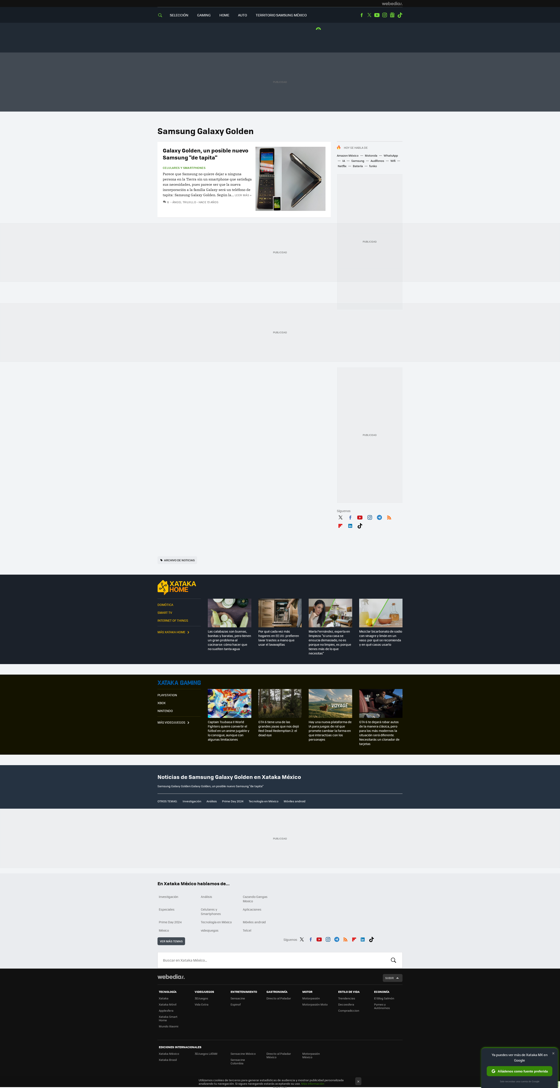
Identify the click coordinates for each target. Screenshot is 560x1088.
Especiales (167, 909)
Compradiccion (348, 1010)
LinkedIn (350, 525)
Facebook (361, 15)
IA (343, 161)
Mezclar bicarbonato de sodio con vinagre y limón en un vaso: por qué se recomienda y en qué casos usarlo (380, 638)
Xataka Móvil (167, 1004)
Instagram (384, 15)
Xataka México (169, 1053)
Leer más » (243, 195)
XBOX (162, 703)
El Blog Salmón (384, 998)
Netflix (342, 166)
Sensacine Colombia (238, 1061)
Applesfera (166, 1010)
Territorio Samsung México (281, 14)
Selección (179, 14)
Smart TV (165, 612)
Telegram (379, 516)
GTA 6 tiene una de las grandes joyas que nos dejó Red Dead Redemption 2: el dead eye (278, 728)
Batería (358, 166)
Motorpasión (311, 998)
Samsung (357, 161)
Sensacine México (243, 1053)
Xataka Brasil (168, 1060)
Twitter (369, 15)
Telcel (247, 930)
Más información (312, 1083)
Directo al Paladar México (278, 1055)
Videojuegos (179, 683)
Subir (389, 978)
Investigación (192, 801)
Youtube (377, 15)
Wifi (393, 161)
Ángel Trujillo (184, 202)
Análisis (211, 801)
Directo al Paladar (278, 998)
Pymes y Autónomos (382, 1006)
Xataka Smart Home (168, 1018)
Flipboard (340, 525)
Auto (242, 14)
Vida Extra (201, 1004)
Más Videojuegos (171, 722)
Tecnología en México (263, 801)
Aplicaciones (252, 909)
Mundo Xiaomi (168, 1026)
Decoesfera (346, 1004)
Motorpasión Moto (315, 1004)
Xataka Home (179, 587)
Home (224, 14)
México (164, 930)
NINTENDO (165, 710)
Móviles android (294, 801)
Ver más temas (171, 941)
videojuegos (210, 930)
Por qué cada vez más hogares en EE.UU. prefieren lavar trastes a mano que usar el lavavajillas (278, 638)
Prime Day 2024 (232, 801)
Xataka (163, 998)
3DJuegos (201, 998)
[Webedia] (392, 3)
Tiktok (399, 15)
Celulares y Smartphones (184, 168)
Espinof (236, 1004)
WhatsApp (391, 155)
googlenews (392, 15)
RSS (389, 516)
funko (373, 166)
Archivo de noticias (179, 560)
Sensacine (238, 998)
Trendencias (346, 998)
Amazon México (348, 155)
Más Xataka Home (171, 632)
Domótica (165, 604)
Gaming (204, 14)
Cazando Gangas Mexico (255, 898)
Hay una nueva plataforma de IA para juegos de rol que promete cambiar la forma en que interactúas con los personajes (330, 731)
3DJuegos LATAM (206, 1053)
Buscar (393, 960)
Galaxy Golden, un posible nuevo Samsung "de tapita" (205, 153)
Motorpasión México (311, 1055)
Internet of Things (173, 620)
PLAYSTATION (167, 695)
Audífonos (377, 161)
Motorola (371, 155)
